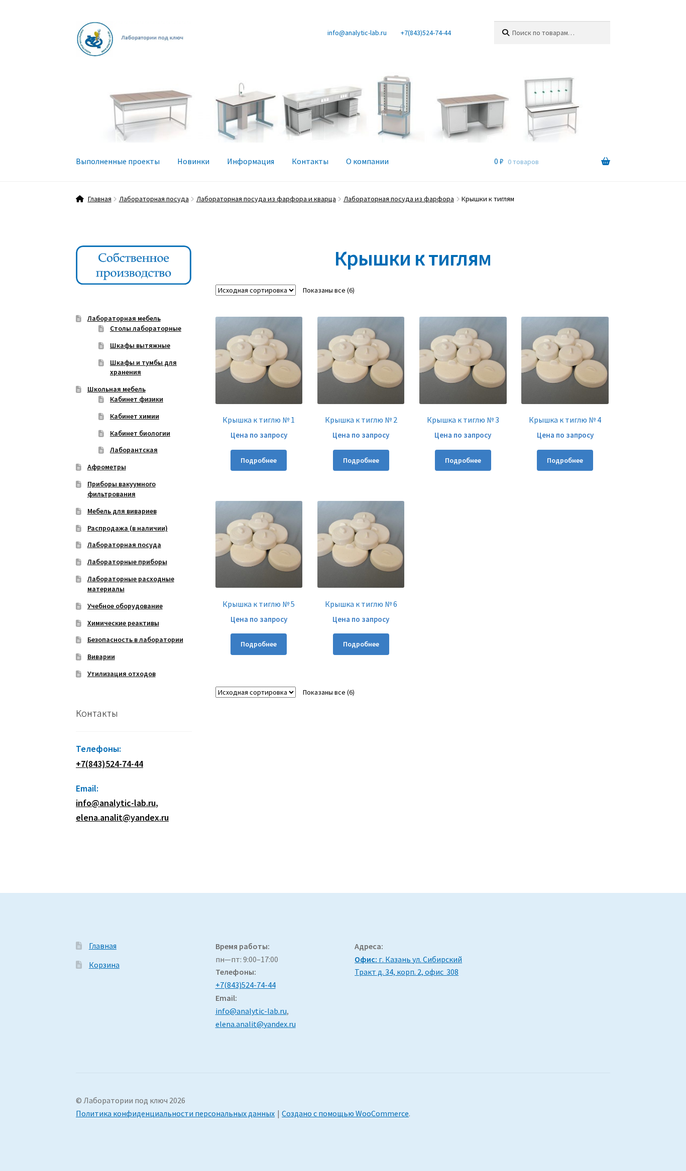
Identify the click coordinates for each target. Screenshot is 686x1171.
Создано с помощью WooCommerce (345, 1113)
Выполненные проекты (118, 161)
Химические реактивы (123, 622)
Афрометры (106, 466)
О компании (367, 161)
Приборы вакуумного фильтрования (121, 488)
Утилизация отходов (121, 673)
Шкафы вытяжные (140, 345)
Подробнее (259, 460)
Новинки (193, 161)
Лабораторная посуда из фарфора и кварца (266, 198)
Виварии (101, 656)
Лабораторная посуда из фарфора (399, 198)
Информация (250, 161)
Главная (99, 198)
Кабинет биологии (140, 433)
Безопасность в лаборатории (135, 639)
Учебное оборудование (125, 605)
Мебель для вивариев (122, 510)
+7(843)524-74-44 (426, 32)
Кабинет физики (136, 399)
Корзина (104, 965)
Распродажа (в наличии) (127, 528)
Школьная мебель (116, 389)
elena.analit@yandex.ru (255, 1024)
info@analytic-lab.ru (357, 32)
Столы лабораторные (145, 328)
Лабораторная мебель (124, 318)
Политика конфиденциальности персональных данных (175, 1113)
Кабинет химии (134, 416)
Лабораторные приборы (127, 561)
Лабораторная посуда (154, 198)
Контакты (310, 161)
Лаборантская (134, 449)
